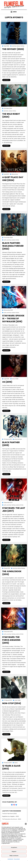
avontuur (14, 46)
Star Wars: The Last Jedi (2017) (13, 509)
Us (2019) (7, 381)
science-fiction (12, 111)
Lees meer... (6, 79)
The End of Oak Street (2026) (9, 813)
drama (18, 46)
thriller (16, 378)
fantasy (22, 46)
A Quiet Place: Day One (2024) (12, 179)
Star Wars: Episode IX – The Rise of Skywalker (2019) (13, 318)
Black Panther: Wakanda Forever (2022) (13, 246)
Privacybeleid (17, 859)
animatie (6, 111)
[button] (26, 824)
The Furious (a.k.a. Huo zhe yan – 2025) (11, 819)
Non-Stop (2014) (11, 703)
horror (16, 174)
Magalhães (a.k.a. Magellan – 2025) (10, 816)
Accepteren (14, 847)
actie (5, 240)
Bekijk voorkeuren (14, 855)
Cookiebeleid (10, 859)
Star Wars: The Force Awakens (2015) (11, 640)
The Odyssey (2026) (13, 49)
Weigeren (14, 851)
